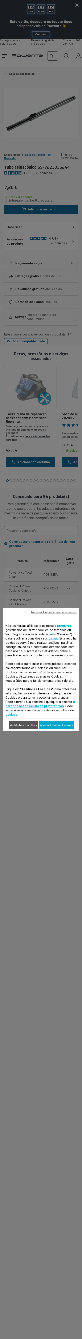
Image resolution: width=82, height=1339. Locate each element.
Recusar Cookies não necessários (54, 612)
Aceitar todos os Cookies (56, 725)
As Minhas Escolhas (23, 725)
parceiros (64, 625)
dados (53, 638)
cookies (11, 714)
